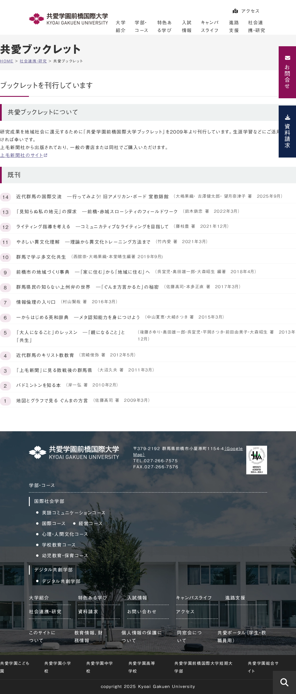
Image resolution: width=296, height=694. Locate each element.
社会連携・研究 (45, 611)
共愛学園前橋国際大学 (68, 19)
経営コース (91, 523)
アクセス (250, 11)
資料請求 (287, 135)
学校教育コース (59, 545)
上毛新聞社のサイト (21, 155)
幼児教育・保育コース (65, 555)
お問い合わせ (142, 611)
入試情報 (137, 597)
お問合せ (287, 76)
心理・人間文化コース (65, 534)
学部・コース (42, 485)
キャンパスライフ (194, 597)
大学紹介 (39, 597)
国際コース (54, 523)
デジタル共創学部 (61, 581)
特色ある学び (93, 597)
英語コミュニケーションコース (74, 512)
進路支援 (235, 597)
